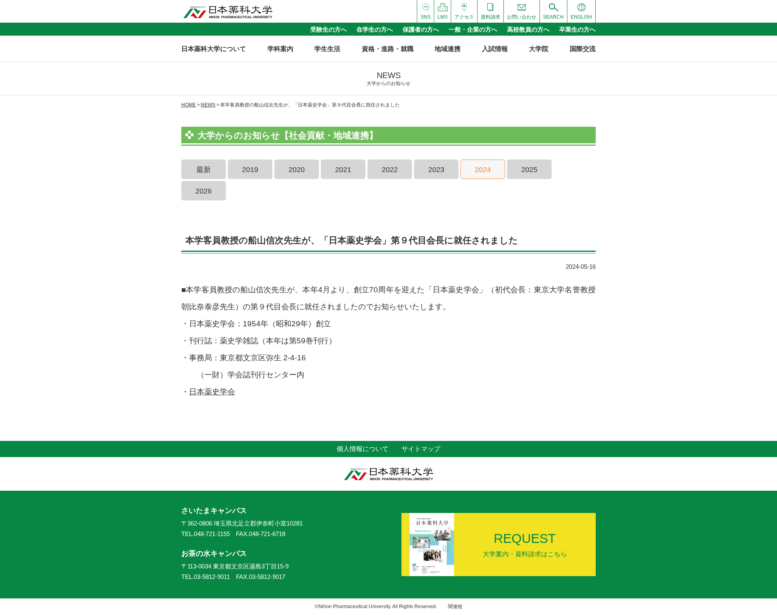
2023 (436, 170)
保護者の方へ (421, 29)
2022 (390, 170)
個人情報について (362, 448)
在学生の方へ (375, 29)
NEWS (208, 105)
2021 (343, 170)
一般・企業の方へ (473, 29)
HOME (188, 105)
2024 (483, 170)
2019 (250, 170)
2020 (297, 170)
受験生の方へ (328, 29)
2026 (203, 191)
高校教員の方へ (528, 29)
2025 (529, 170)
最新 (203, 170)
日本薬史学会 (212, 391)
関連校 (455, 606)
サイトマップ (420, 448)
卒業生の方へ (577, 29)
